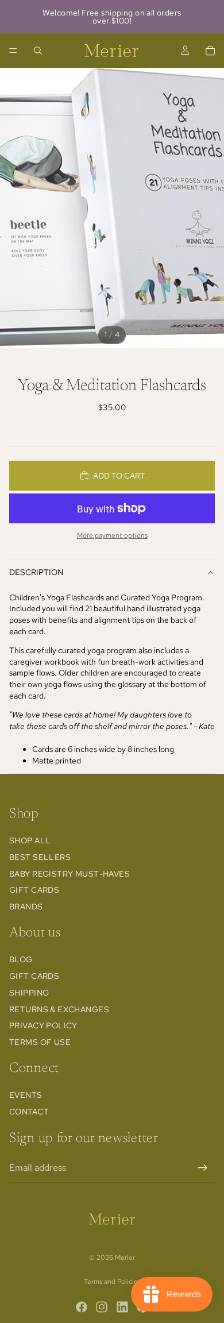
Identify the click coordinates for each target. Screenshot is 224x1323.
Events (26, 1095)
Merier (125, 1257)
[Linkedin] (122, 1307)
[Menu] (13, 50)
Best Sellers (40, 857)
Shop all (30, 840)
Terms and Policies (112, 1281)
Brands (26, 906)
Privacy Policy (43, 1025)
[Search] (38, 50)
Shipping (29, 993)
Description (36, 572)
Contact (29, 1111)
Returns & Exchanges (59, 1009)
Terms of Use (40, 1042)
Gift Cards (34, 890)
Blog (21, 959)
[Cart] (210, 50)
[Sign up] (203, 1168)
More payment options (112, 535)
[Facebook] (81, 1307)
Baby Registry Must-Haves (69, 874)
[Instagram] (102, 1307)
